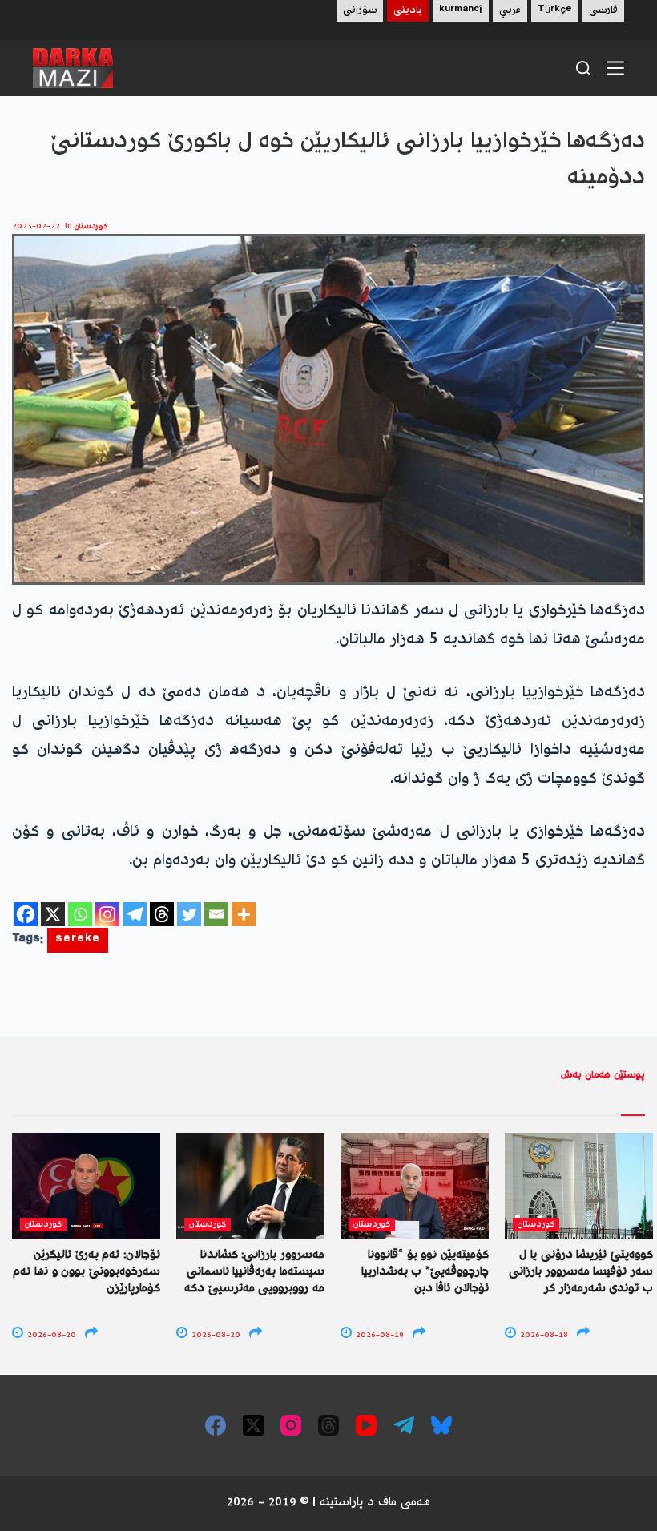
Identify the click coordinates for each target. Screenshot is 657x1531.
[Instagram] (107, 914)
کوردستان (91, 226)
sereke (77, 940)
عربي (510, 10)
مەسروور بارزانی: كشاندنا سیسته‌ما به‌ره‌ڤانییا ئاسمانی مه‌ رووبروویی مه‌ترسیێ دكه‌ (254, 1272)
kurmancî (460, 10)
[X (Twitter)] (253, 1425)
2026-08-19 (378, 1335)
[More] (244, 914)
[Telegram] (135, 914)
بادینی (407, 10)
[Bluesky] (441, 1425)
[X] (53, 914)
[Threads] (162, 914)
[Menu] (615, 68)
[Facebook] (26, 914)
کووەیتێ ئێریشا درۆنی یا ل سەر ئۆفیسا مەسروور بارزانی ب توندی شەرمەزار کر (581, 1272)
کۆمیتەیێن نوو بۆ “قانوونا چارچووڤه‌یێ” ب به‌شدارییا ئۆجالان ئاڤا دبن (425, 1272)
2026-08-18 (543, 1335)
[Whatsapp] (80, 914)
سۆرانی (360, 10)
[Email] (216, 914)
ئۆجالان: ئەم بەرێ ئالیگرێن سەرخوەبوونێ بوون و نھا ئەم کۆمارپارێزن (86, 1272)
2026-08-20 (50, 1335)
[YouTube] (366, 1425)
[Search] (583, 68)
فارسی (603, 10)
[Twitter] (189, 914)
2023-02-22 (36, 226)
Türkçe (555, 10)
